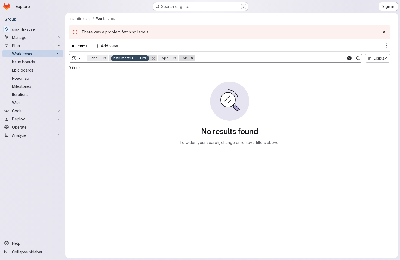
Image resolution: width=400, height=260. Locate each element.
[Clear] (349, 58)
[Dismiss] (384, 32)
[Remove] (153, 58)
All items (80, 46)
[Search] (358, 58)
